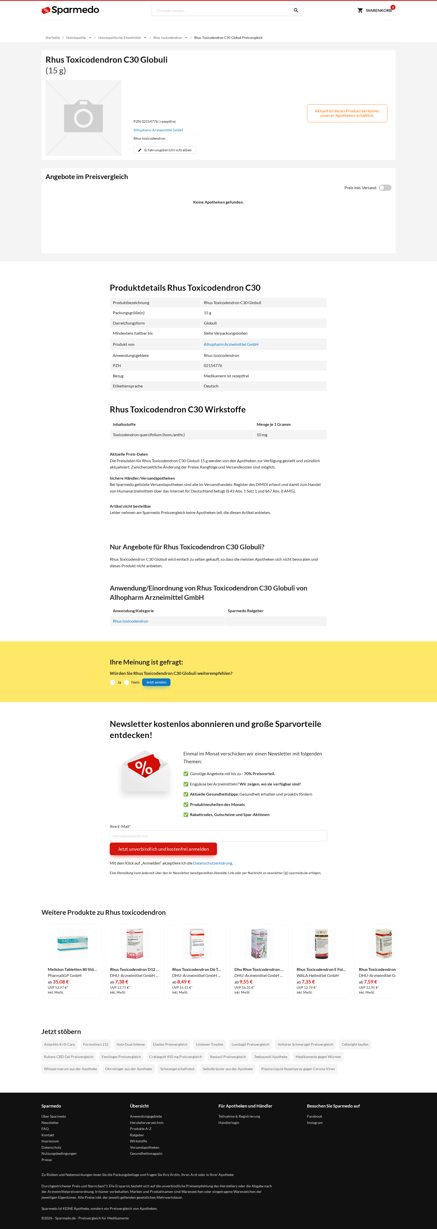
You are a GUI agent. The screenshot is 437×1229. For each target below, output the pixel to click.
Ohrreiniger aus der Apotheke (128, 1069)
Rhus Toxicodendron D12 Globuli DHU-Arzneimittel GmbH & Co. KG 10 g (135, 969)
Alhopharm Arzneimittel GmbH (158, 130)
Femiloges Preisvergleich (121, 1056)
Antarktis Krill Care (59, 1044)
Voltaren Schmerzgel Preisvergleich (305, 1044)
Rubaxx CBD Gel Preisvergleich (68, 1056)
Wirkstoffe (138, 1141)
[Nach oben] (423, 1215)
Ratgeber (137, 1135)
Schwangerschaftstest (177, 1069)
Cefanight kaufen (355, 1044)
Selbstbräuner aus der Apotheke (228, 1069)
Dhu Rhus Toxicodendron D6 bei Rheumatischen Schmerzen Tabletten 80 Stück (259, 969)
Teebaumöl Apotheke (270, 1056)
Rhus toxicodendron (130, 621)
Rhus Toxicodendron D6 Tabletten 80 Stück (197, 969)
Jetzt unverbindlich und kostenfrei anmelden (163, 849)
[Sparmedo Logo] (70, 10)
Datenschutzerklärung (212, 863)
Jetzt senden (156, 682)
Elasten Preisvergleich (170, 1044)
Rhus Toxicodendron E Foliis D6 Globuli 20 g (321, 969)
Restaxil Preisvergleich (228, 1056)
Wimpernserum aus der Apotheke (70, 1069)
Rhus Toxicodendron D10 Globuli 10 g (383, 969)
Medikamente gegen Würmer (318, 1056)
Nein (135, 682)
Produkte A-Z (140, 1128)
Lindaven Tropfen (209, 1044)
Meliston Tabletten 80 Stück (72, 969)
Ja (119, 682)
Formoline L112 (95, 1044)
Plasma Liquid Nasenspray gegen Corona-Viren (298, 1069)
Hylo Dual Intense (131, 1044)
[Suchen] (295, 10)
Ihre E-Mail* (120, 826)
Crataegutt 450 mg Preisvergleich (175, 1056)
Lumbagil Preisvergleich (250, 1044)
